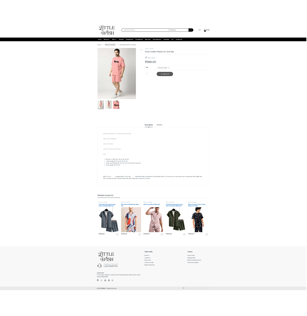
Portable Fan (139, 39)
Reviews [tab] (159, 125)
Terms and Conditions (193, 262)
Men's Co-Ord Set (110, 44)
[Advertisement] (48, 11)
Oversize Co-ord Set (144, 178)
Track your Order (149, 262)
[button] (141, 50)
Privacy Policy (191, 255)
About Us (147, 255)
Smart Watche (157, 39)
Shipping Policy (191, 257)
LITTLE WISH (101, 288)
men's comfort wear (176, 176)
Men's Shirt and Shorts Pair (121, 178)
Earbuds (121, 39)
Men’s (114, 39)
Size (147, 67)
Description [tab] (149, 125)
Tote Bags (166, 39)
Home (99, 39)
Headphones (129, 39)
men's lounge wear (187, 176)
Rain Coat (148, 39)
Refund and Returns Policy (194, 260)
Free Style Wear (156, 176)
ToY (172, 39)
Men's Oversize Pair (108, 178)
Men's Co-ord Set (166, 176)
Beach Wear (141, 176)
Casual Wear (148, 176)
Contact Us (179, 39)
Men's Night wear (197, 176)
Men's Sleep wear (133, 178)
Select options (117, 234)
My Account (148, 260)
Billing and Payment (150, 265)
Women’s (106, 39)
